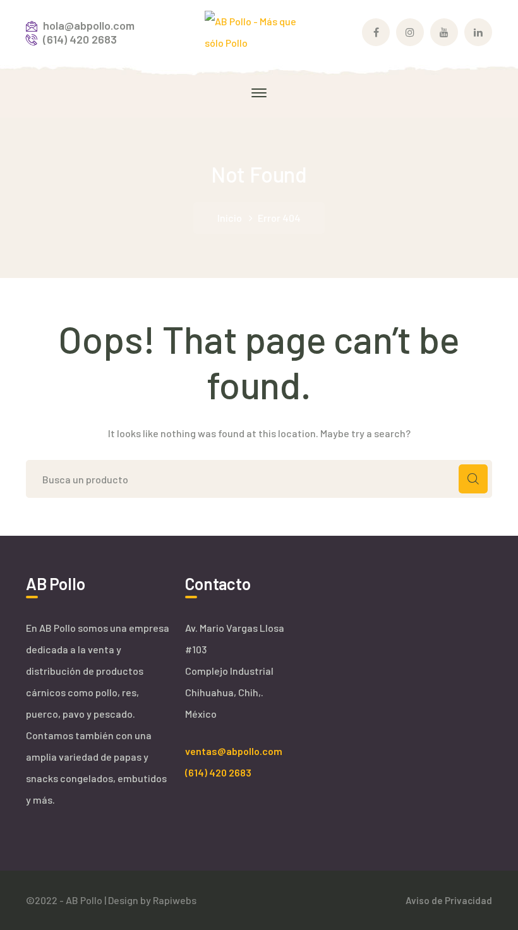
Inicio (229, 218)
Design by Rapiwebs (152, 900)
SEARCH (473, 478)
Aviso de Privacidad (449, 900)
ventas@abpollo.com (233, 751)
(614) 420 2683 (218, 772)
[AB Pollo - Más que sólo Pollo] (259, 31)
